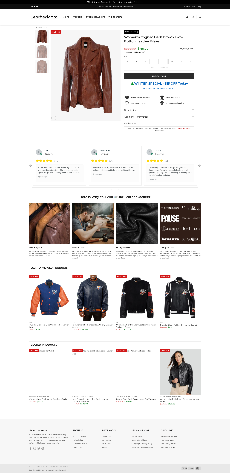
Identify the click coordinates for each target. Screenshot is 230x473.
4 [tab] (118, 189)
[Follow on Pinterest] (37, 6)
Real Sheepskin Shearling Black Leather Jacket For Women (90, 400)
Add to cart (159, 76)
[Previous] (55, 75)
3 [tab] (115, 189)
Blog (199, 7)
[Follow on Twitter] (34, 6)
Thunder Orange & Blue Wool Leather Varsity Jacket (49, 326)
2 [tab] (111, 189)
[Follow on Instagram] (32, 6)
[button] (187, 17)
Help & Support (189, 7)
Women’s (77, 17)
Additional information (136, 117)
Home (38, 27)
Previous (30, 166)
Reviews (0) (130, 123)
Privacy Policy (42, 466)
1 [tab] (108, 189)
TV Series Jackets (95, 17)
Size (125, 57)
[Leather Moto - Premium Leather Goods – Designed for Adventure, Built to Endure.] (44, 17)
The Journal (115, 17)
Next (199, 166)
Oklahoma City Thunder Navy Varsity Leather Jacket (92, 326)
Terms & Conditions (59, 466)
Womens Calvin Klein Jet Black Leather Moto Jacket (180, 400)
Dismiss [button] (139, 2)
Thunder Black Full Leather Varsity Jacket (178, 325)
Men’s (66, 17)
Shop (44, 27)
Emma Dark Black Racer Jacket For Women (136, 399)
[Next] (116, 75)
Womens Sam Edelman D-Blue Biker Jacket (48, 399)
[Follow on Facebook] (30, 6)
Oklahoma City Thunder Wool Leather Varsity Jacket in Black (136, 326)
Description (130, 110)
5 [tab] (122, 189)
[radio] (128, 61)
